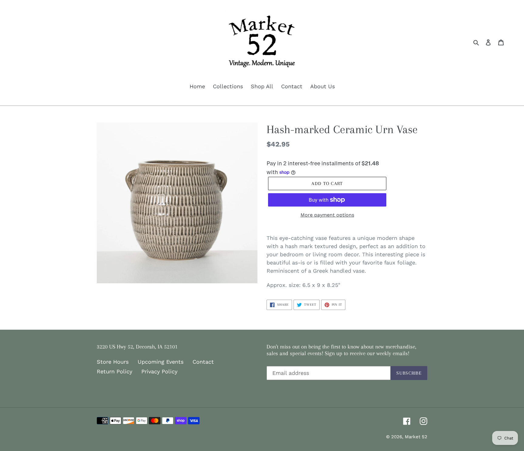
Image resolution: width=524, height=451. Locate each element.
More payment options (327, 215)
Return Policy (114, 371)
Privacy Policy (159, 371)
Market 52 (416, 436)
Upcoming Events (160, 361)
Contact (203, 361)
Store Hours (113, 361)
